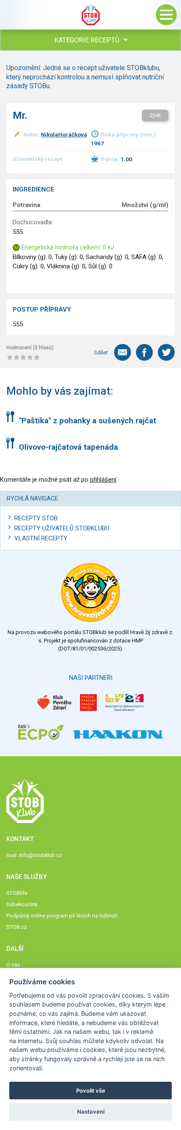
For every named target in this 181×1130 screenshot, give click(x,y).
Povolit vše (90, 1090)
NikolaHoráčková (64, 134)
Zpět (155, 115)
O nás (13, 965)
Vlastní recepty (40, 538)
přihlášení (103, 479)
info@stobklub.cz (40, 855)
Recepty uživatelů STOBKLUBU (61, 528)
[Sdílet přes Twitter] (166, 352)
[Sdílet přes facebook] (144, 352)
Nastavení (90, 1111)
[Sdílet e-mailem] (122, 352)
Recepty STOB (36, 518)
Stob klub (90, 14)
